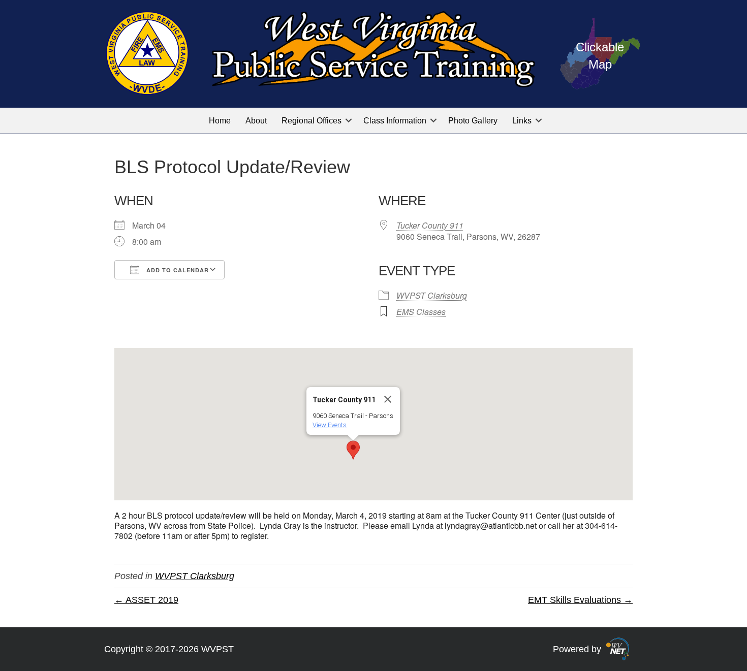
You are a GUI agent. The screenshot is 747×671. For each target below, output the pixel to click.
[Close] (388, 399)
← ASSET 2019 (146, 600)
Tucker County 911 (429, 225)
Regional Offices (311, 120)
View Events (330, 425)
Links (522, 120)
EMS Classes (421, 311)
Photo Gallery (472, 120)
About (256, 120)
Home (220, 120)
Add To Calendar (176, 270)
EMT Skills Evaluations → (580, 600)
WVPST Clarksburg (431, 295)
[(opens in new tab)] (617, 648)
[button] (348, 121)
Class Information (394, 120)
